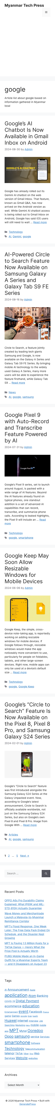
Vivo (31, 1054)
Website (22, 1058)
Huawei (11, 1020)
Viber (26, 1053)
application (16, 995)
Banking (42, 996)
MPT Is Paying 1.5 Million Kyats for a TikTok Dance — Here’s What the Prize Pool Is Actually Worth (27, 947)
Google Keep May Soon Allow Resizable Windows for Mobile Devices (27, 568)
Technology (16, 231)
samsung (28, 396)
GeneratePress (27, 1104)
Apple (32, 990)
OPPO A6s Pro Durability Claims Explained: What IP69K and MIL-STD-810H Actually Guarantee (24, 904)
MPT (14, 1030)
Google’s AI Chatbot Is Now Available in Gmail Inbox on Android (26, 133)
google (27, 236)
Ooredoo (35, 1030)
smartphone (25, 537)
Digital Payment (27, 1001)
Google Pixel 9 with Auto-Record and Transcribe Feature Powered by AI (27, 428)
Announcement (18, 989)
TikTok (19, 1053)
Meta (28, 1025)
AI (10, 236)
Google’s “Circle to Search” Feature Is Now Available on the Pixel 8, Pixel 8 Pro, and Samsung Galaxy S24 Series (27, 720)
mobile (35, 1025)
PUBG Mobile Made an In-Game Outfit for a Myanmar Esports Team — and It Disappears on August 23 (26, 960)
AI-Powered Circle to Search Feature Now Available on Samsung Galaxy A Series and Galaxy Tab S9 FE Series (27, 273)
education (30, 1006)
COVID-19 (10, 1001)
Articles (13, 834)
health (35, 1016)
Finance (46, 1012)
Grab (30, 1016)
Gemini (17, 236)
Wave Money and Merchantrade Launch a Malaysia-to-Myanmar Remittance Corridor (24, 917)
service (35, 1036)
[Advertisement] (27, 48)
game (8, 1015)
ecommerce (13, 1006)
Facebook (35, 1011)
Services (45, 1036)
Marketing (20, 1025)
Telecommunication (35, 1049)
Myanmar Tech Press (24, 5)
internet (22, 1020)
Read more (40, 222)
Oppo (9, 1036)
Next (24, 855)
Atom (32, 996)
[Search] (46, 873)
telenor (10, 1053)
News (12, 392)
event (23, 1011)
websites (33, 1058)
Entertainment (11, 1012)
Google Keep (26, 686)
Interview (33, 1021)
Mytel (23, 1031)
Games (16, 1015)
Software (35, 1043)
